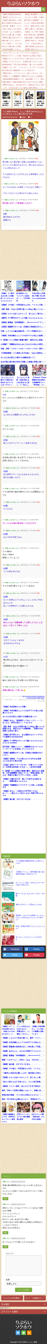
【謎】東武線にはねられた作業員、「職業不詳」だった (35, 46)
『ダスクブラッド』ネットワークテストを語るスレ (20, 53)
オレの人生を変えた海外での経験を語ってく (18, 357)
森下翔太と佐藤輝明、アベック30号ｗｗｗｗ (35, 20)
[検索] (43, 9)
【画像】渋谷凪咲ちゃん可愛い (15, 706)
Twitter (15, 954)
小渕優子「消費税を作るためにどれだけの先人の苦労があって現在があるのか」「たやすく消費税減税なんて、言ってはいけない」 (23, 344)
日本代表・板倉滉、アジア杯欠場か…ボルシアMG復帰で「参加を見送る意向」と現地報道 (13, 26)
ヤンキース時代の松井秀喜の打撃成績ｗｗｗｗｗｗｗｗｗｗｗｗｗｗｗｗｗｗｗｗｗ (35, 23)
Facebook (15, 949)
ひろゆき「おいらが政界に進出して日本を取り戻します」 (13, 32)
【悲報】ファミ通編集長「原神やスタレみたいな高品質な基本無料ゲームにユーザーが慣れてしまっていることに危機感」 (24, 76)
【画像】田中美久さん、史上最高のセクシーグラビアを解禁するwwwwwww (23, 735)
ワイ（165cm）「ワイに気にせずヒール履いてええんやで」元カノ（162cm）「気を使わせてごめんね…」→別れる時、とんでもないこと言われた (13, 43)
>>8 (4, 394)
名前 (8, 1279)
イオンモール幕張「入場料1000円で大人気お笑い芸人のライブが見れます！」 (35, 17)
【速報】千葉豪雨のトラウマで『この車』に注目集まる (23, 786)
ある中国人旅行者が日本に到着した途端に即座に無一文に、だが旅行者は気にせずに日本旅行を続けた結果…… (23, 361)
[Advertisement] (23, 255)
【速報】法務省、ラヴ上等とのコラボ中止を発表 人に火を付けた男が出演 (23, 759)
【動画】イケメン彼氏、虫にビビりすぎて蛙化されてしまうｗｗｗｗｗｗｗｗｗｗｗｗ (23, 1086)
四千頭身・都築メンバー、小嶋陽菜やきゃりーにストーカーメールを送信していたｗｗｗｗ (23, 747)
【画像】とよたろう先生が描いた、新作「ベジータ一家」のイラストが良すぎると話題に (23, 1037)
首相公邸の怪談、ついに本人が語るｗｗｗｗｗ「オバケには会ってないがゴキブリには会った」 (23, 1094)
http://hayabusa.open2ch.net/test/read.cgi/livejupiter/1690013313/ (33, 697)
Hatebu (36, 949)
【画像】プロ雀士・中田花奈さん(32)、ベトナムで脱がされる (23, 304)
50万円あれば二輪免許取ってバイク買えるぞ (18, 70)
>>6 (5, 214)
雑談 (24, 117)
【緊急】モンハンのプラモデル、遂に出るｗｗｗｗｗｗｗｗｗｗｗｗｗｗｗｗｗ (24, 58)
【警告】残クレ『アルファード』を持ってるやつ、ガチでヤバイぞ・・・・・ (24, 73)
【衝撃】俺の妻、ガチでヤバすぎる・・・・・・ (22, 799)
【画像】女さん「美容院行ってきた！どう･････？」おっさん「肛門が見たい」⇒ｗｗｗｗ (23, 721)
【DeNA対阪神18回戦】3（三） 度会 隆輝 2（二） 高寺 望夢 (24, 79)
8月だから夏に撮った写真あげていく (13, 34)
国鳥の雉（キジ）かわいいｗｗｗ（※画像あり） (13, 40)
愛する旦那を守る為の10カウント (13, 23)
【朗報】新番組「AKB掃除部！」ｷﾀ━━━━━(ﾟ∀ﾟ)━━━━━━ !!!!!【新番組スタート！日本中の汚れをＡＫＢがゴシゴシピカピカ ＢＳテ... (23, 322)
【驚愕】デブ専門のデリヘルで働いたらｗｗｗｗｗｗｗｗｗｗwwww (23, 318)
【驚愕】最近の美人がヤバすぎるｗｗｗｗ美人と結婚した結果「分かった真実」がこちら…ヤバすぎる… (13, 37)
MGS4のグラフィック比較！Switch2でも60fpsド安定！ (22, 55)
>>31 (6, 637)
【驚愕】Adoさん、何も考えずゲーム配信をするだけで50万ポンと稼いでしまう (35, 40)
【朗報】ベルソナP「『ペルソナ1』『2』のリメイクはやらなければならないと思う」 (24, 67)
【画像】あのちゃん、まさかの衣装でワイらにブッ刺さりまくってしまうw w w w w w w (23, 1051)
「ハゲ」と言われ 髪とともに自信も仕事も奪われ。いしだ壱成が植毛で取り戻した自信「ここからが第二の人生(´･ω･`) (35, 43)
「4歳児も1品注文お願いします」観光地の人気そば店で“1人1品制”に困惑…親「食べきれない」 (23, 1073)
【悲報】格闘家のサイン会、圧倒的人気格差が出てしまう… (23, 326)
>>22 (5, 568)
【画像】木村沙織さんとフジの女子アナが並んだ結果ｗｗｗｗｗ (23, 335)
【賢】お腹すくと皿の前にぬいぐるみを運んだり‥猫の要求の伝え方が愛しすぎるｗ (35, 29)
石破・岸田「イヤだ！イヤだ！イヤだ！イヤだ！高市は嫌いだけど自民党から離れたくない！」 (23, 348)
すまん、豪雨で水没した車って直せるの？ (35, 26)
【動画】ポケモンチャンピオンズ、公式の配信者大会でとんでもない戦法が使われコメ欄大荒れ (13, 17)
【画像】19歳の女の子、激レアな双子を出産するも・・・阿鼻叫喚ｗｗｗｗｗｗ (22, 780)
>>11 (5, 440)
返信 (5, 1198)
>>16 (5, 505)
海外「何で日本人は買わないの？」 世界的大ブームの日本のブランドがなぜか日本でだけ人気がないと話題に (23, 1099)
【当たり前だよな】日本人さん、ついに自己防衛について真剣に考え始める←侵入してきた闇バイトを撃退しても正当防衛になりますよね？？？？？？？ (13, 29)
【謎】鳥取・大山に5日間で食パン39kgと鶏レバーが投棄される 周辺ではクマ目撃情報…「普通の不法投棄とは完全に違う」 (23, 309)
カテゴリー (5, 1308)
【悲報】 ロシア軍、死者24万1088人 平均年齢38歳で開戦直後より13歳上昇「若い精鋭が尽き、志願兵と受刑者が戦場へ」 (35, 32)
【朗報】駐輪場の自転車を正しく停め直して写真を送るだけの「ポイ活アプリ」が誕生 (13, 14)
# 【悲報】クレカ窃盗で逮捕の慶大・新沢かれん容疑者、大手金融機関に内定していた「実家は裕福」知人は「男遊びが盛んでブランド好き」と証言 (23, 339)
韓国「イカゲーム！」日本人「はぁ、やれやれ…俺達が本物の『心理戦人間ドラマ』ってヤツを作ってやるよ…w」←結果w (23, 1059)
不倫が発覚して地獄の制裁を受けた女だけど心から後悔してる (35, 37)
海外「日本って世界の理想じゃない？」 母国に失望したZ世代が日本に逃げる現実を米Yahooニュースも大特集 (23, 1090)
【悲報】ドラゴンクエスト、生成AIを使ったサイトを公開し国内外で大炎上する (24, 61)
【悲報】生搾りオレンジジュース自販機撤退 (35, 49)
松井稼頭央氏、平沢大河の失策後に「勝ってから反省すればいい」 (24, 64)
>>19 (5, 534)
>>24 (5, 596)
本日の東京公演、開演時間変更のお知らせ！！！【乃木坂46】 (35, 34)
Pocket (36, 954)
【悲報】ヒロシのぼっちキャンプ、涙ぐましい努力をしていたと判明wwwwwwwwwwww (23, 313)
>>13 (5, 471)
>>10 (5, 411)
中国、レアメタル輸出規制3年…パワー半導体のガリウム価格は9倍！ (23, 331)
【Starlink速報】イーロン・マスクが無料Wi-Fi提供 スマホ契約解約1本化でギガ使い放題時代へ (13, 49)
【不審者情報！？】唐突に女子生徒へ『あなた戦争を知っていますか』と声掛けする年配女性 (23, 353)
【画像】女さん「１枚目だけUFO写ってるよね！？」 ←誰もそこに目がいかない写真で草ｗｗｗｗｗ (23, 793)
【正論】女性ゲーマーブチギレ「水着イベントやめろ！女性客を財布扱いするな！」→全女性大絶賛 (23, 765)
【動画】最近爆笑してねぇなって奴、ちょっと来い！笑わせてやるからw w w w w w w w (35, 14)
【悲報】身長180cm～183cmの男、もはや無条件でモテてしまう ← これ (13, 20)
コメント (10, 1253)
